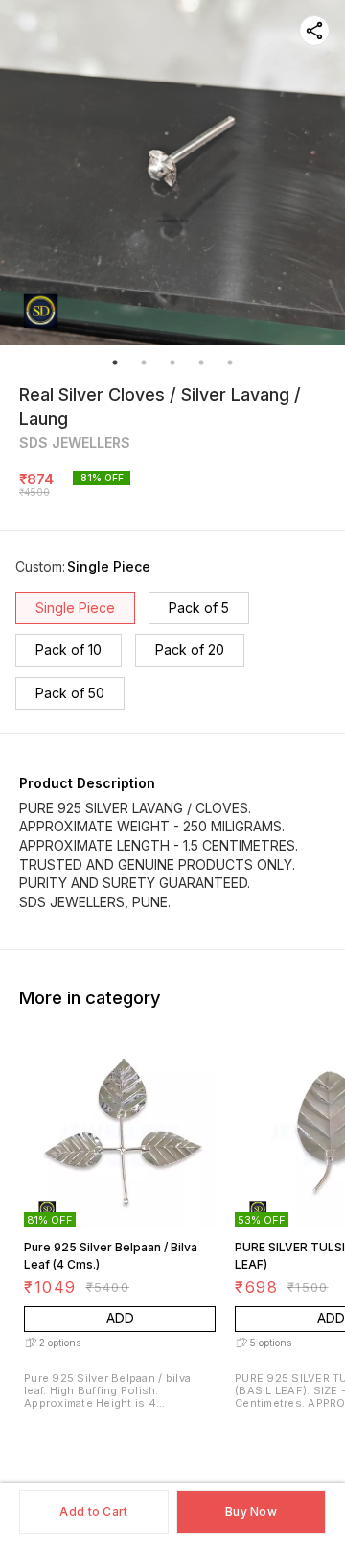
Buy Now (251, 1512)
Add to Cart (93, 1512)
